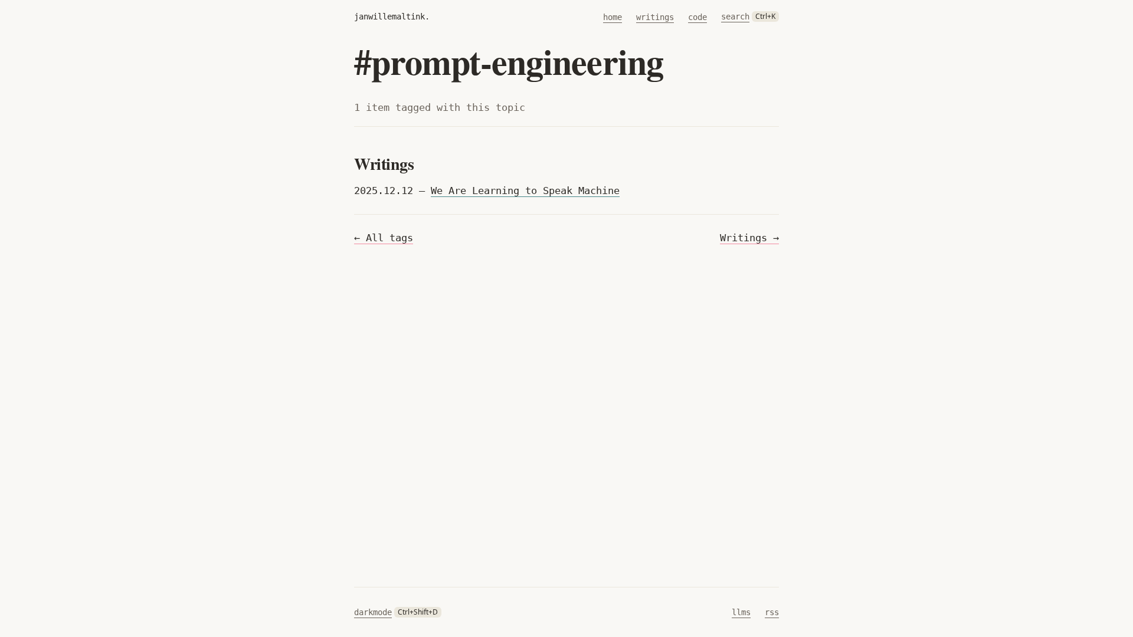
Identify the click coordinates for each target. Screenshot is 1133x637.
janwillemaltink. (392, 16)
